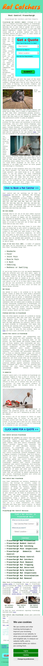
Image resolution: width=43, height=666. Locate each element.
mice (4, 585)
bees (26, 584)
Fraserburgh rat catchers (11, 437)
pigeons (15, 589)
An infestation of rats (11, 120)
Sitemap (4, 645)
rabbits (35, 587)
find (7, 481)
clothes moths (7, 584)
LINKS (24, 12)
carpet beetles (17, 594)
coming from (19, 161)
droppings (20, 162)
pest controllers (30, 204)
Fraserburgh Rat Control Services (15, 511)
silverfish (36, 585)
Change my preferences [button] (26, 659)
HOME (20, 12)
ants (14, 590)
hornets (15, 592)
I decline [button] (26, 655)
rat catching (21, 193)
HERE (34, 132)
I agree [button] (26, 651)
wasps (17, 587)
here (4, 507)
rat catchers (27, 175)
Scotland (15, 470)
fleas (19, 585)
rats (29, 25)
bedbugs (34, 592)
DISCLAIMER (38, 12)
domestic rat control (10, 455)
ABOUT (28, 12)
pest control (33, 469)
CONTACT (32, 12)
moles (35, 589)
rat (13, 39)
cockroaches (33, 590)
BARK (4, 330)
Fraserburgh (6, 194)
